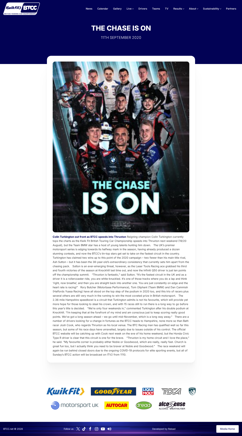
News (89, 8)
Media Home (227, 428)
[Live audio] (109, 429)
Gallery (117, 8)
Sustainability (211, 8)
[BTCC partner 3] (148, 391)
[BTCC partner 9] (172, 405)
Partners (231, 8)
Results (177, 8)
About (192, 8)
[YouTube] (103, 429)
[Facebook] (90, 429)
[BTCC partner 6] (75, 405)
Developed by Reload (163, 428)
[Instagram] (96, 429)
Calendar (102, 8)
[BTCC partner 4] (171, 391)
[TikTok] (84, 429)
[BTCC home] (21, 8)
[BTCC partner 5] (192, 391)
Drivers (142, 8)
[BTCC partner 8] (143, 405)
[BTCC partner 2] (113, 391)
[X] (78, 429)
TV (166, 8)
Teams (156, 8)
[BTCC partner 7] (116, 405)
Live (129, 8)
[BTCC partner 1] (65, 391)
